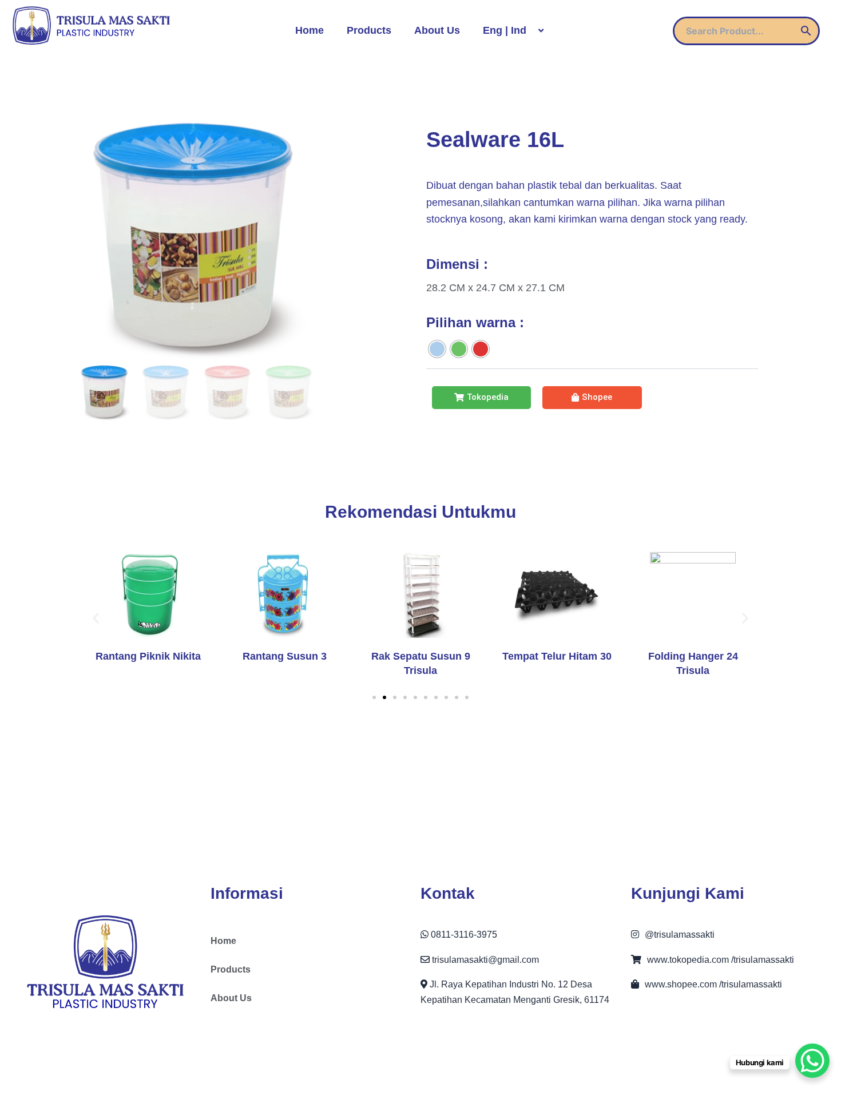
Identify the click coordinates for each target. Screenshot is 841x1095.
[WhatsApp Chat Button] (812, 1061)
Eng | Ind (504, 30)
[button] (374, 697)
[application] (531, 30)
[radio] (437, 349)
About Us (437, 30)
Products (369, 30)
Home (309, 30)
